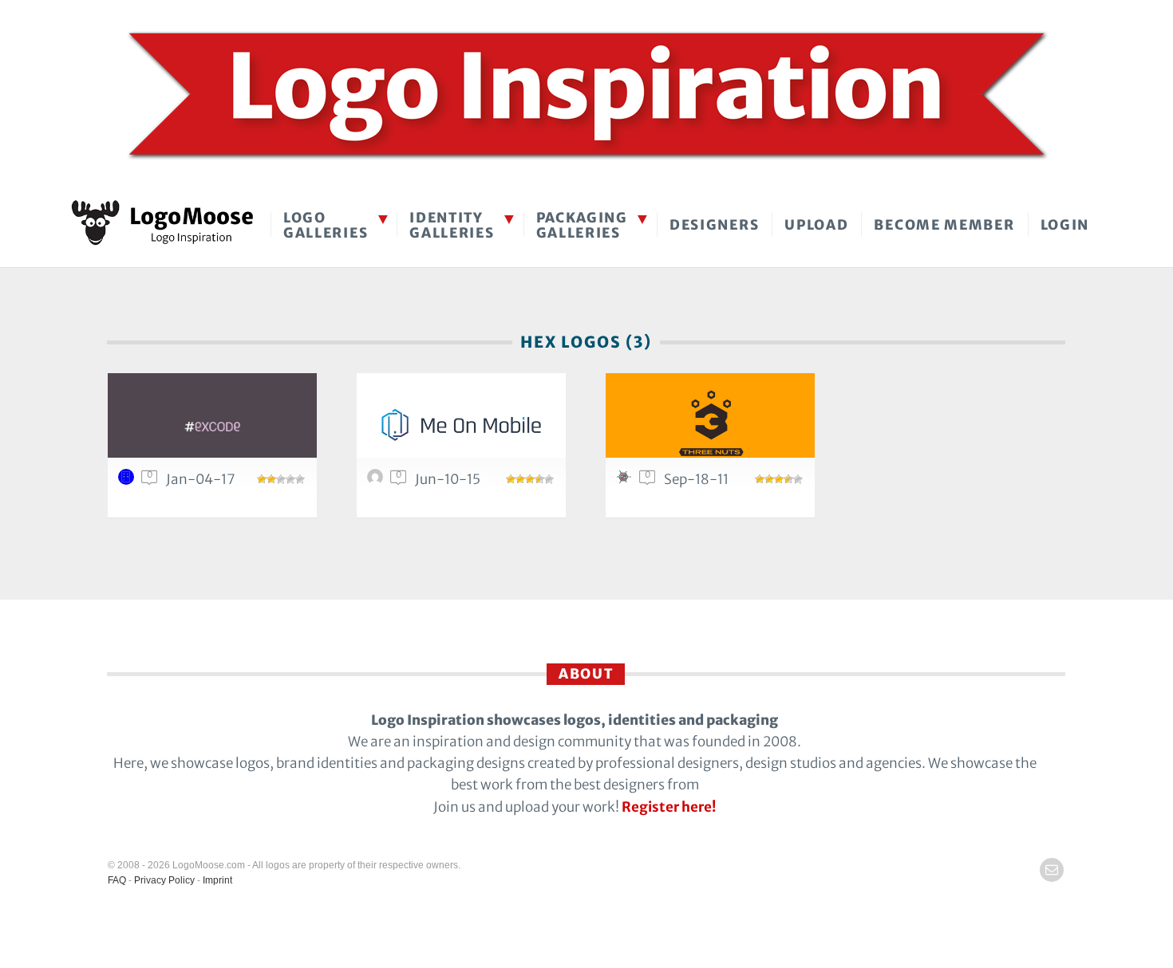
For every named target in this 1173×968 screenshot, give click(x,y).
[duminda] (128, 480)
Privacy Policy (164, 880)
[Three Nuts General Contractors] (710, 424)
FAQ (117, 880)
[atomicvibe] (626, 480)
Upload (816, 225)
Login (1065, 225)
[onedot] (377, 480)
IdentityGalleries (451, 225)
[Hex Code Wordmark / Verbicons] (212, 424)
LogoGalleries (325, 225)
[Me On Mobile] (461, 424)
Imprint (217, 880)
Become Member (944, 225)
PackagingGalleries (582, 225)
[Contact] (1052, 870)
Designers (714, 225)
